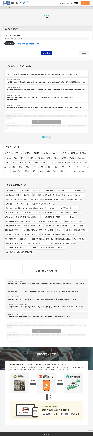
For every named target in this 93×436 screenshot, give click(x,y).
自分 (71, 167)
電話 (29, 167)
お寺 (36, 167)
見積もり (76, 171)
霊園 (57, 157)
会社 (21, 167)
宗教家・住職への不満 (33, 225)
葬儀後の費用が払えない (15, 230)
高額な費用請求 (80, 230)
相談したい (67, 195)
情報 (78, 167)
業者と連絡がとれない (51, 234)
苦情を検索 (46, 53)
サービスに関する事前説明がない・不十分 (57, 217)
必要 (57, 167)
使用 (60, 162)
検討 (32, 175)
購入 (24, 157)
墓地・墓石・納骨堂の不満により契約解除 (21, 208)
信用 (64, 167)
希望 (50, 167)
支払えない (25, 239)
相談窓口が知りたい (13, 225)
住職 (26, 175)
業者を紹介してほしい (14, 234)
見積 (15, 162)
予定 (13, 175)
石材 (67, 162)
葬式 (75, 162)
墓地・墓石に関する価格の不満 (17, 204)
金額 (53, 162)
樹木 (68, 171)
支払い (83, 162)
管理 (74, 152)
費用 (65, 152)
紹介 (85, 167)
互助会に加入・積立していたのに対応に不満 (22, 212)
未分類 (9, 217)
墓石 (16, 157)
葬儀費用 (21, 43)
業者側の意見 (38, 239)
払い (81, 157)
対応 (38, 162)
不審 (20, 175)
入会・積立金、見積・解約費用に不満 (19, 252)
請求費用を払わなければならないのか (20, 221)
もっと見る (37, 122)
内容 (6, 175)
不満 (23, 162)
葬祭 (6, 171)
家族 (14, 167)
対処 (55, 171)
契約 (8, 153)
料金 (43, 167)
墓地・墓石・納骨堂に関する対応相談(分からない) (53, 190)
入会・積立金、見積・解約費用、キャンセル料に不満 (64, 225)
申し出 (28, 171)
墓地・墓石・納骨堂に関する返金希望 (56, 212)
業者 (28, 152)
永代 (41, 157)
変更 (84, 171)
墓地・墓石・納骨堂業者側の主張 (58, 239)
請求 (18, 152)
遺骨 (39, 175)
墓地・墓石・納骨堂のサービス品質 (54, 208)
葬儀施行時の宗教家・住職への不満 (41, 230)
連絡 (7, 167)
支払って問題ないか (28, 243)
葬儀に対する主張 (69, 234)
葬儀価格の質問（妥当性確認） (27, 217)
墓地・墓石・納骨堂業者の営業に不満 (49, 199)
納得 (7, 157)
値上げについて (45, 243)
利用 (13, 171)
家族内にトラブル (32, 234)
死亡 (42, 171)
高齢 (48, 171)
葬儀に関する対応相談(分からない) (19, 199)
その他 (76, 212)
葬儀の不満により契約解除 (64, 243)
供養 (7, 162)
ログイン (85, 3)
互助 (30, 162)
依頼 (49, 157)
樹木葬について (11, 239)
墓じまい (35, 43)
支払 (47, 152)
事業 (35, 171)
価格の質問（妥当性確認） (43, 204)
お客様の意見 (11, 190)
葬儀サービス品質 (23, 195)
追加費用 (28, 43)
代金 (20, 171)
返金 (65, 157)
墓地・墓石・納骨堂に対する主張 (46, 195)
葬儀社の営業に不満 (73, 221)
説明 (45, 162)
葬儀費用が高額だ (74, 199)
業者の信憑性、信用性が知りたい (50, 221)
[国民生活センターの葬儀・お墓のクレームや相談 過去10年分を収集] (16, 3)
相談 (73, 157)
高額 (56, 152)
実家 (62, 171)
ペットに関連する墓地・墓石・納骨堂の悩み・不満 (46, 247)
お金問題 (79, 190)
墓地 (38, 152)
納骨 (33, 157)
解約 (83, 152)
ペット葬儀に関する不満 (15, 247)
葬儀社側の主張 (11, 243)
